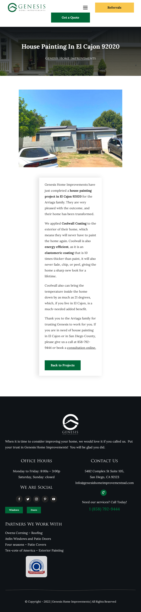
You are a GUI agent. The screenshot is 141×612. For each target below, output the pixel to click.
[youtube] (53, 499)
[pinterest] (45, 499)
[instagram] (36, 499)
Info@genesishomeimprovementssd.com (104, 483)
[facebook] (19, 499)
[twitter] (27, 499)
